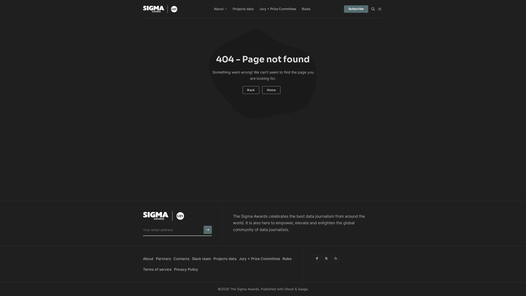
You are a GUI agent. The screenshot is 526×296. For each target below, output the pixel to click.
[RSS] (335, 258)
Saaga (303, 289)
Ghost (289, 289)
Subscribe (356, 8)
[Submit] (208, 230)
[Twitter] (326, 258)
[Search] (373, 9)
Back (251, 90)
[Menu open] (379, 9)
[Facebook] (316, 258)
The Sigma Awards (244, 289)
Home (271, 90)
